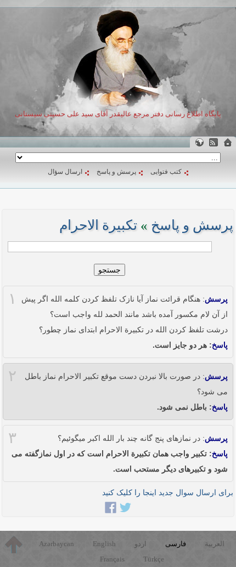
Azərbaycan (56, 544)
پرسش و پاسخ (116, 171)
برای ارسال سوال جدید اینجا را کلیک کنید (167, 492)
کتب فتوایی (166, 171)
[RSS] (213, 142)
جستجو (109, 269)
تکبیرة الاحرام (98, 225)
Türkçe (153, 559)
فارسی (175, 544)
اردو (140, 544)
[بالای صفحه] (14, 544)
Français (112, 559)
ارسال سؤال (65, 171)
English (104, 544)
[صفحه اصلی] (227, 142)
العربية (214, 544)
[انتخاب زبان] (199, 142)
